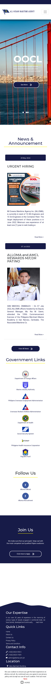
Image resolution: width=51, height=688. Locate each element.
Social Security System (25, 434)
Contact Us (9, 638)
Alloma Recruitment (25, 500)
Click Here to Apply (23, 554)
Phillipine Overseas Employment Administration (25, 401)
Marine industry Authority (25, 390)
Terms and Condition (13, 644)
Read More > (39, 237)
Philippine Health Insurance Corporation (25, 445)
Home (8, 632)
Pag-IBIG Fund (25, 456)
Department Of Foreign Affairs (25, 378)
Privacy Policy (10, 641)
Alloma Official (25, 489)
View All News (24, 349)
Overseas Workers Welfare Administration (25, 412)
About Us (9, 635)
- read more (39, 622)
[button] (4, 72)
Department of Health (25, 423)
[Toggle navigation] (45, 11)
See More (35, 85)
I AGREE (26, 683)
